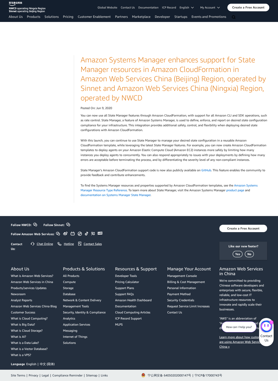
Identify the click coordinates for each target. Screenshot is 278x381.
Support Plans (124, 288)
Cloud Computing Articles (132, 312)
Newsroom (18, 294)
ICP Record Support (128, 318)
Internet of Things (75, 336)
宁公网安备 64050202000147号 (169, 375)
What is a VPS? (21, 355)
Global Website (107, 7)
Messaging (70, 330)
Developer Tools (126, 276)
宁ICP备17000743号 (208, 375)
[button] (248, 7)
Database (69, 294)
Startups (180, 16)
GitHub (206, 170)
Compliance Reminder (67, 375)
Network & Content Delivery (82, 300)
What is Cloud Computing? (29, 318)
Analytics (69, 318)
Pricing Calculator (127, 282)
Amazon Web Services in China (32, 282)
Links (104, 375)
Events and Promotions (209, 16)
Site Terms (18, 375)
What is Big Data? (23, 324)
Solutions (52, 16)
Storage (68, 288)
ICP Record (169, 7)
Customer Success (23, 312)
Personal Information (181, 288)
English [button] (185, 7)
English (31, 364)
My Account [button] (208, 7)
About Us (16, 16)
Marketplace (141, 16)
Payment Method (178, 294)
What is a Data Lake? (25, 342)
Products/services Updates (28, 288)
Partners (121, 16)
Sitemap (91, 375)
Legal (45, 375)
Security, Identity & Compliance (84, 312)
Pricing (68, 16)
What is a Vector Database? (29, 349)
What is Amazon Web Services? (32, 276)
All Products (71, 276)
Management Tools (76, 306)
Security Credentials (180, 300)
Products (33, 16)
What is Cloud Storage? (27, 330)
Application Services (76, 324)
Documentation (148, 7)
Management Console (182, 276)
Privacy (33, 375)
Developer (162, 16)
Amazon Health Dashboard (133, 300)
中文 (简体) (47, 364)
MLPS (119, 324)
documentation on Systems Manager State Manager (116, 195)
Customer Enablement (94, 16)
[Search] (234, 17)
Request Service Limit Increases (188, 306)
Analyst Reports (21, 300)
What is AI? (18, 336)
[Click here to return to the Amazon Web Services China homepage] (27, 7)
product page (235, 190)
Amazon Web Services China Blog (34, 306)
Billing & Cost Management (186, 282)
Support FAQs (124, 294)
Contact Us (128, 7)
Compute (69, 282)
